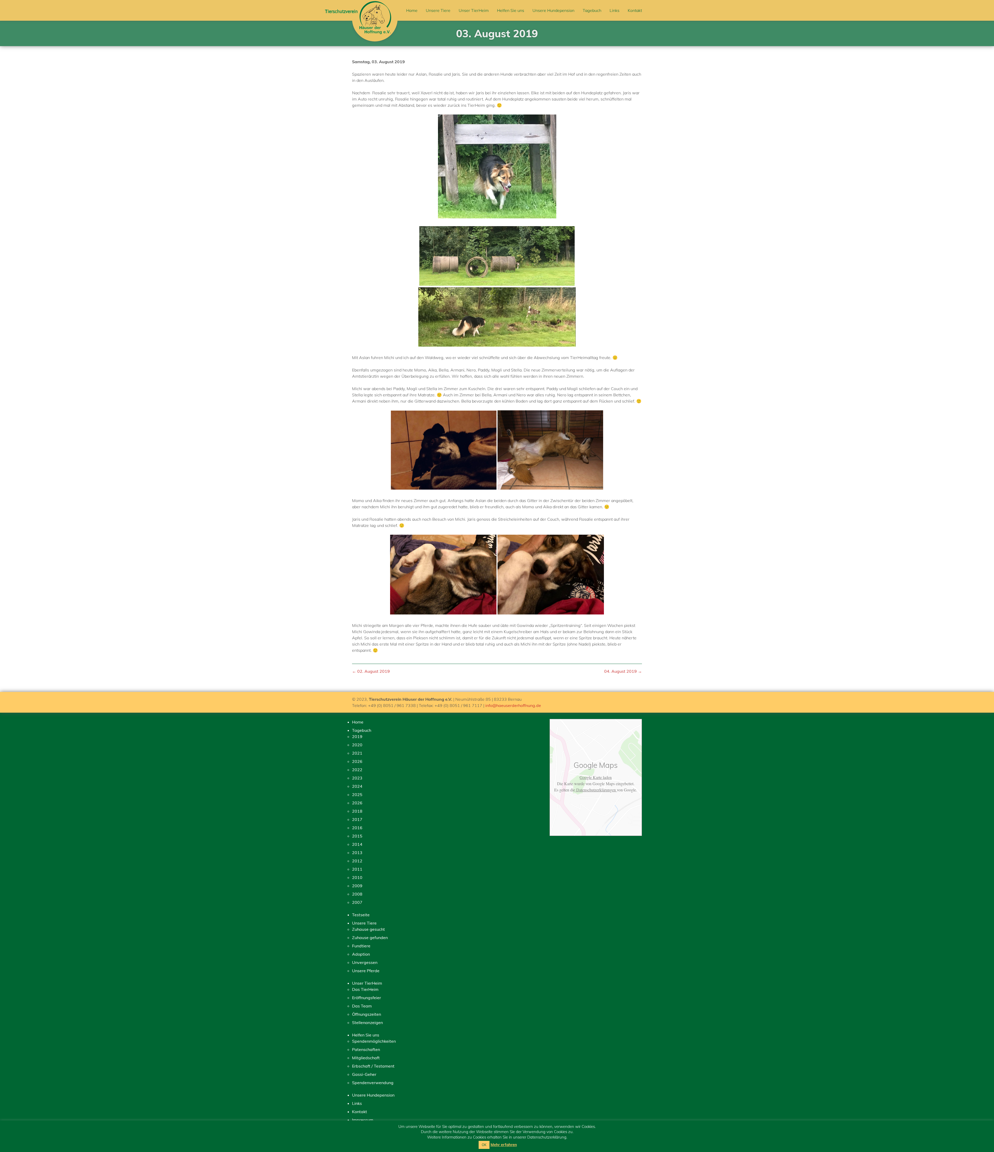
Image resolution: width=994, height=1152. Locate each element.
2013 (357, 852)
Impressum (362, 1119)
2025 (357, 794)
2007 (357, 902)
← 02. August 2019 (371, 671)
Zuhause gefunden (370, 937)
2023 (357, 778)
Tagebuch (592, 10)
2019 (357, 736)
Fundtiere (361, 945)
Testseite (361, 914)
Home (412, 10)
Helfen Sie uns (510, 10)
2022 (357, 769)
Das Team (362, 1005)
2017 (357, 819)
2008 (357, 894)
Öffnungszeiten (366, 1014)
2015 (357, 836)
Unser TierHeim (474, 10)
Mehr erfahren (504, 1144)
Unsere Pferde (365, 970)
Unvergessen (364, 962)
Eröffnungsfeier (366, 997)
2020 (357, 744)
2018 (357, 811)
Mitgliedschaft (366, 1057)
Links (614, 10)
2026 (357, 761)
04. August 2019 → (623, 671)
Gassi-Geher (364, 1074)
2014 (357, 844)
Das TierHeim (365, 989)
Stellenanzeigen (367, 1022)
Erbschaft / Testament (373, 1066)
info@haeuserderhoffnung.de (513, 705)
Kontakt (635, 10)
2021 (357, 753)
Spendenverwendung (372, 1082)
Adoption (361, 954)
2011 (357, 869)
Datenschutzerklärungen (596, 789)
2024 (357, 786)
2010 (357, 877)
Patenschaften (366, 1049)
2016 (357, 827)
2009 (357, 885)
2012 (357, 860)
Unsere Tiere (438, 10)
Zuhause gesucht (368, 929)
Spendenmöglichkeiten (374, 1041)
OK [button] (484, 1145)
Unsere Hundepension (553, 10)
